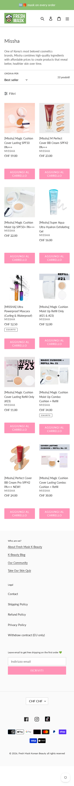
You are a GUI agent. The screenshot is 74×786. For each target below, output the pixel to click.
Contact (13, 594)
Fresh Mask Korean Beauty (32, 753)
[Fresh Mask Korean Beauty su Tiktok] (47, 719)
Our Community (18, 562)
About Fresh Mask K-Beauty (25, 547)
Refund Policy (17, 614)
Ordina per (11, 73)
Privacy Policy (17, 625)
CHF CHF (35, 701)
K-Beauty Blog (16, 554)
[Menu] (67, 18)
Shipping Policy (18, 604)
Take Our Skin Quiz (19, 570)
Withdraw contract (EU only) (26, 635)
